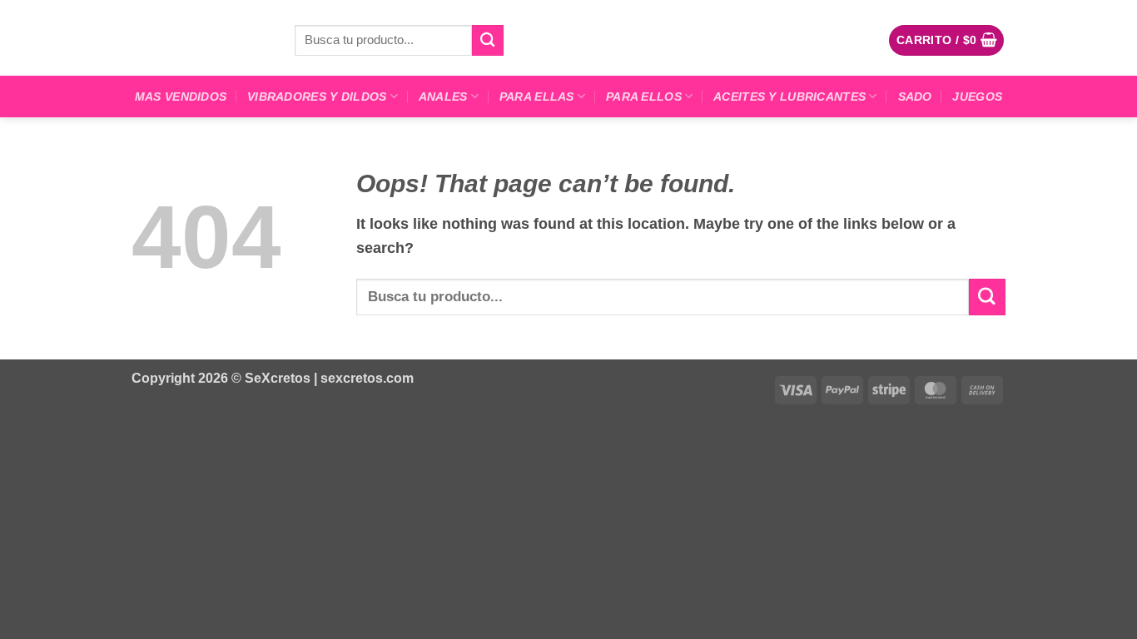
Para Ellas (536, 96)
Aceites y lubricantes (789, 96)
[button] (947, 40)
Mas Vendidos (180, 96)
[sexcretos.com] (201, 37)
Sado (915, 96)
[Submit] (488, 40)
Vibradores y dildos (316, 96)
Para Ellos (644, 96)
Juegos (977, 96)
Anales (443, 96)
